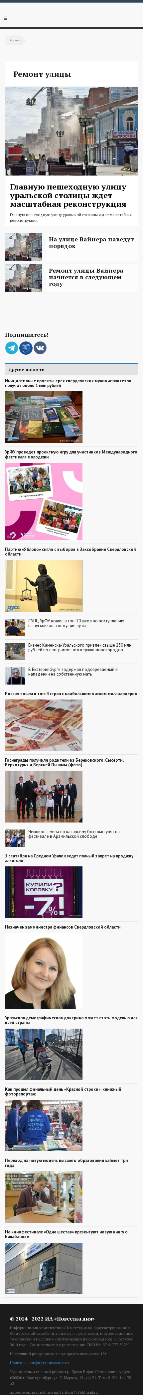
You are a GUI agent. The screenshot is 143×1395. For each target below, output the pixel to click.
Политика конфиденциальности (39, 1362)
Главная (15, 40)
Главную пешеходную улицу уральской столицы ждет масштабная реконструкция (68, 195)
